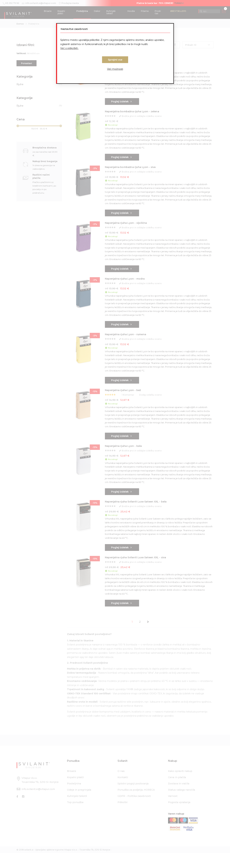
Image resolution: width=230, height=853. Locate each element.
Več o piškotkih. (69, 48)
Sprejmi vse (115, 59)
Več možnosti (115, 68)
